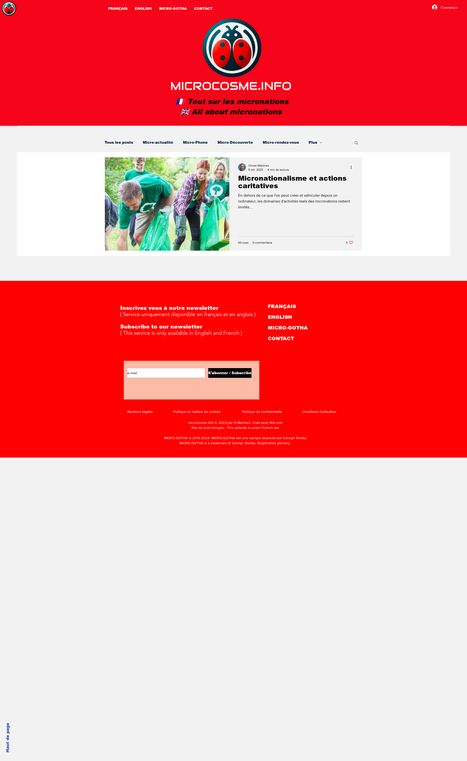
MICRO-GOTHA (288, 327)
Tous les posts (119, 142)
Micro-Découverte (235, 142)
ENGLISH (280, 317)
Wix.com (275, 423)
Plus (313, 142)
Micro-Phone (195, 142)
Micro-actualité (158, 142)
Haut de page (7, 737)
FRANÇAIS (282, 306)
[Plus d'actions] (353, 167)
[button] (356, 143)
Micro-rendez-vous (281, 142)
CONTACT (281, 338)
